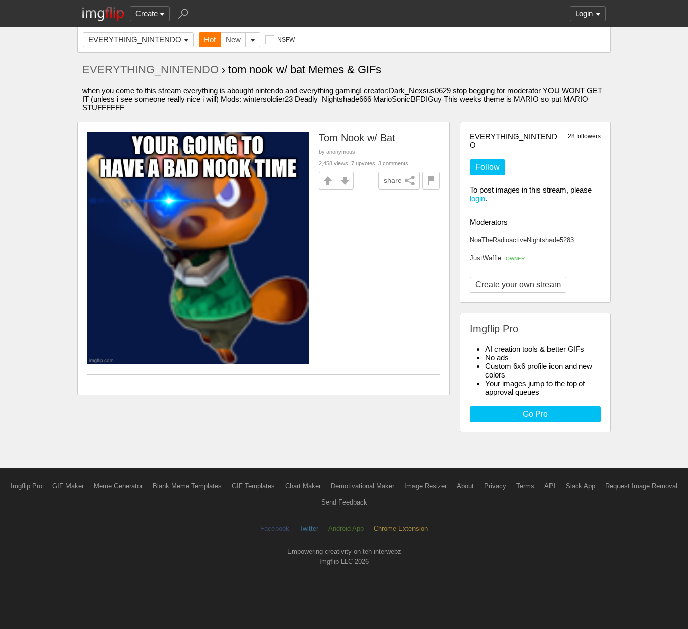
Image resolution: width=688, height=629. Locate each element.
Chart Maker (303, 486)
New (233, 39)
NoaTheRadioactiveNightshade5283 (522, 240)
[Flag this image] (431, 181)
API (550, 486)
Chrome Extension (401, 528)
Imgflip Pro (26, 486)
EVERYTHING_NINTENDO (134, 39)
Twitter (308, 528)
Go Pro (535, 414)
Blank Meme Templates (187, 486)
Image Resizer (425, 486)
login (477, 198)
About (465, 486)
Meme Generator (118, 486)
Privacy (495, 486)
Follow (487, 167)
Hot (210, 39)
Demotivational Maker (362, 486)
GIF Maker (68, 486)
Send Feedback (344, 502)
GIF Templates (253, 486)
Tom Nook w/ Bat (357, 137)
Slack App (580, 486)
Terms (525, 486)
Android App (346, 528)
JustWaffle (497, 258)
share (393, 180)
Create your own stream (518, 284)
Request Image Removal (641, 486)
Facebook (274, 528)
